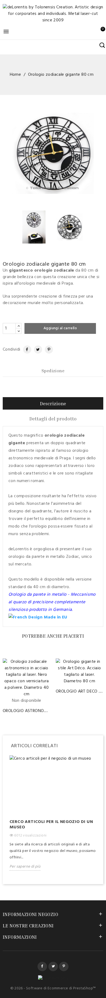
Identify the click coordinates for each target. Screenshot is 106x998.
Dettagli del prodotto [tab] (53, 418)
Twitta (36, 349)
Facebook (42, 966)
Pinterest (47, 349)
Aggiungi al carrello (60, 328)
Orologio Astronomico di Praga (39, 710)
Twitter (53, 966)
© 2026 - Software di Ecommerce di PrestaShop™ (53, 988)
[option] (53, 817)
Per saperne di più (25, 867)
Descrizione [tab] (53, 403)
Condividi (24, 349)
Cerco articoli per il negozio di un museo (51, 824)
